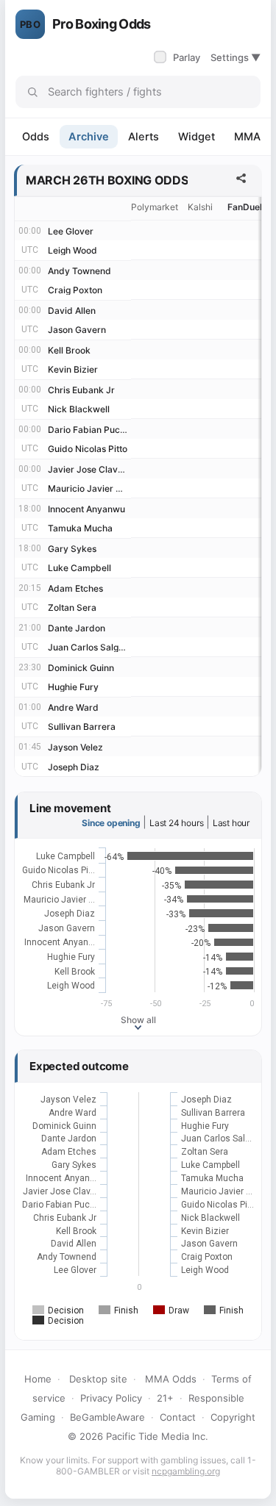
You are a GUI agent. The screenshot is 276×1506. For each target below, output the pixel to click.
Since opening (111, 822)
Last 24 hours (176, 822)
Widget (196, 136)
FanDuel (244, 206)
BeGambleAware (107, 1417)
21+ (165, 1398)
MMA (247, 136)
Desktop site (98, 1379)
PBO (30, 24)
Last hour (231, 822)
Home (38, 1379)
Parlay (178, 57)
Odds (35, 136)
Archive (88, 136)
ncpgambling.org (186, 1471)
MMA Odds (171, 1379)
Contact (178, 1417)
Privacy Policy (111, 1398)
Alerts (143, 136)
